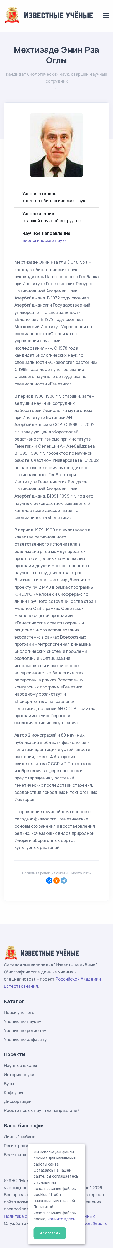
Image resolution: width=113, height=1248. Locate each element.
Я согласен (50, 1232)
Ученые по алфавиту (25, 1039)
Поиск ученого (19, 1012)
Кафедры (13, 1092)
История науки (19, 1075)
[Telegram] (64, 880)
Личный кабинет (21, 1137)
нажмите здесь (61, 1218)
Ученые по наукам (23, 1021)
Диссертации (18, 1101)
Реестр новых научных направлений (42, 1110)
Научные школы (20, 1065)
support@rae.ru (92, 1223)
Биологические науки (44, 240)
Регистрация (17, 1145)
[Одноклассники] (56, 880)
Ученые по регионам (25, 1030)
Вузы (9, 1083)
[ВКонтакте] (49, 880)
